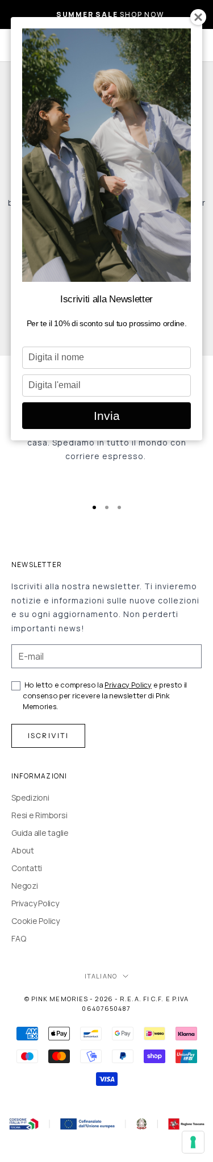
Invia (107, 415)
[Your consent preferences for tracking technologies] (193, 1142)
